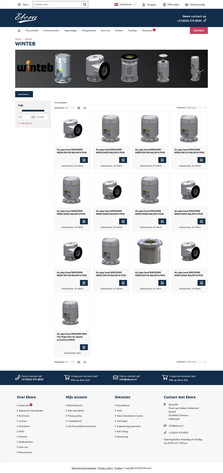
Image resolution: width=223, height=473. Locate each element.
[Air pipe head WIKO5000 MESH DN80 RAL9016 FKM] (111, 190)
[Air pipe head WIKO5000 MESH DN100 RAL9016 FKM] (72, 251)
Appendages (70, 30)
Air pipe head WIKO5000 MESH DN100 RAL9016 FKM (72, 274)
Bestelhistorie (75, 405)
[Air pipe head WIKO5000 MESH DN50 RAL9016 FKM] (190, 190)
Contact (198, 30)
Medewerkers (26, 441)
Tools (119, 410)
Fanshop (132, 30)
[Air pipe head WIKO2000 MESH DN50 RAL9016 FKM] (111, 128)
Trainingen (122, 420)
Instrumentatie (51, 30)
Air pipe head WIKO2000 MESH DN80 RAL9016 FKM (149, 212)
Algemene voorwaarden (31, 410)
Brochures (24, 415)
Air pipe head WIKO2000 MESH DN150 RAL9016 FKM (111, 274)
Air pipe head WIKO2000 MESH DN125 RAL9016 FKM (189, 151)
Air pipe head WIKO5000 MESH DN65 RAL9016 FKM (188, 274)
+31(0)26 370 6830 (189, 20)
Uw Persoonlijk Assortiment (82, 426)
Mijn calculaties (76, 410)
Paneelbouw (123, 405)
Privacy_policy (105, 467)
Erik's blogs (122, 431)
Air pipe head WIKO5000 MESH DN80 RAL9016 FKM (110, 212)
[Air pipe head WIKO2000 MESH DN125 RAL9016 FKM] (190, 128)
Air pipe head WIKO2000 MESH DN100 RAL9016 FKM (150, 151)
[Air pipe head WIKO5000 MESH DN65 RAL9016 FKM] (190, 251)
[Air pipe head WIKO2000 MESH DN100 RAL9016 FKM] (150, 128)
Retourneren (25, 452)
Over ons (105, 30)
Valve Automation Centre (130, 415)
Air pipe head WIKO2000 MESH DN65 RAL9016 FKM (71, 212)
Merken (119, 30)
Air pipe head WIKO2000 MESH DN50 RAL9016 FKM (110, 151)
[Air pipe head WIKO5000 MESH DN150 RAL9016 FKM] (72, 128)
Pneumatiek (32, 30)
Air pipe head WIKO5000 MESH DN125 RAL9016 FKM (150, 274)
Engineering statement (129, 426)
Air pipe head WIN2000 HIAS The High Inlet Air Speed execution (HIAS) (72, 336)
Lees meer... (24, 94)
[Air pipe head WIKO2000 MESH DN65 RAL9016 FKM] (72, 190)
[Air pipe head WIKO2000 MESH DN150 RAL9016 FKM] (111, 251)
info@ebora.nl (128, 379)
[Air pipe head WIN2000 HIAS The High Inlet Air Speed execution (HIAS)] (72, 313)
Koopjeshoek (89, 30)
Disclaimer (24, 426)
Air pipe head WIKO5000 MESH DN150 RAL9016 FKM (72, 151)
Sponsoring (122, 436)
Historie (23, 436)
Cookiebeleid (74, 420)
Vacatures (148, 30)
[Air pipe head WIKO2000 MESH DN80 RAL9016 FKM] (150, 190)
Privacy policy (75, 415)
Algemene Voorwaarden (84, 467)
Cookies (118, 467)
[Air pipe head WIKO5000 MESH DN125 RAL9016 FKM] (150, 251)
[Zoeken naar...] (85, 4)
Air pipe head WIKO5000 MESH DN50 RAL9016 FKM (188, 212)
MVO (21, 431)
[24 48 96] (70, 107)
